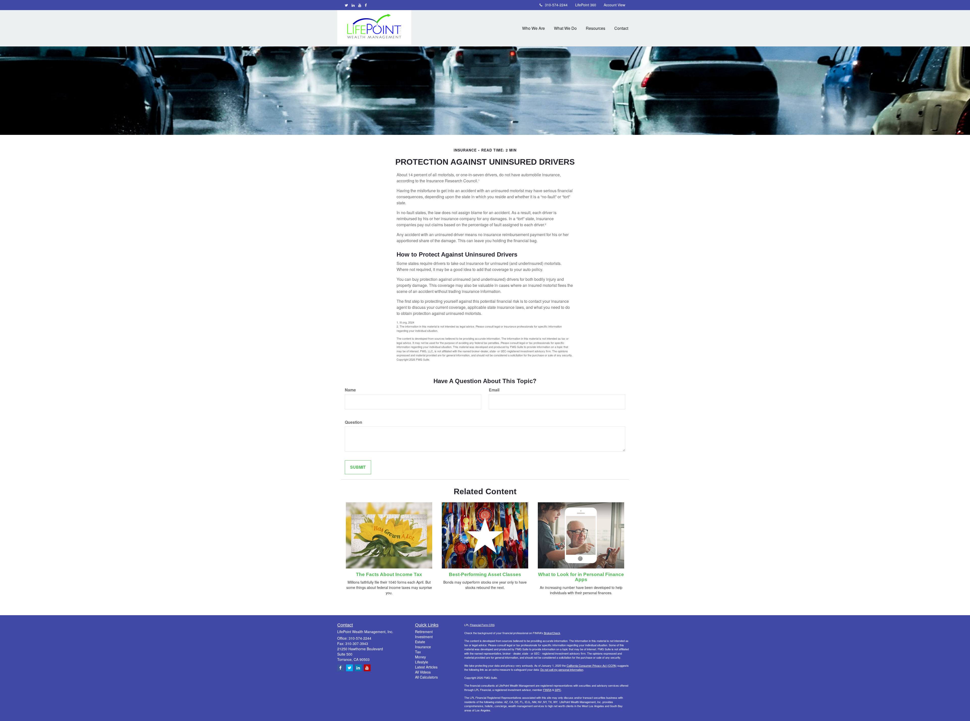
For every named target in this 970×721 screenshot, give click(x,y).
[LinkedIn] (353, 5)
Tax (418, 651)
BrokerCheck (552, 633)
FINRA (547, 690)
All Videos (423, 672)
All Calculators (426, 677)
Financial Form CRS (482, 625)
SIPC (558, 690)
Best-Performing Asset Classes (485, 574)
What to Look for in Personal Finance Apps (581, 577)
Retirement (424, 631)
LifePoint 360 (585, 4)
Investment (424, 636)
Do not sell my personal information (561, 669)
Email (494, 390)
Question (353, 422)
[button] (533, 28)
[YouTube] (359, 5)
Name (350, 390)
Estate (420, 641)
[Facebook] (366, 5)
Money (420, 656)
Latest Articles (426, 666)
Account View (614, 4)
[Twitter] (346, 5)
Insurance (423, 646)
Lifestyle (421, 661)
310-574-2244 (556, 4)
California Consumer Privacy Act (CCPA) (592, 665)
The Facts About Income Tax (389, 574)
